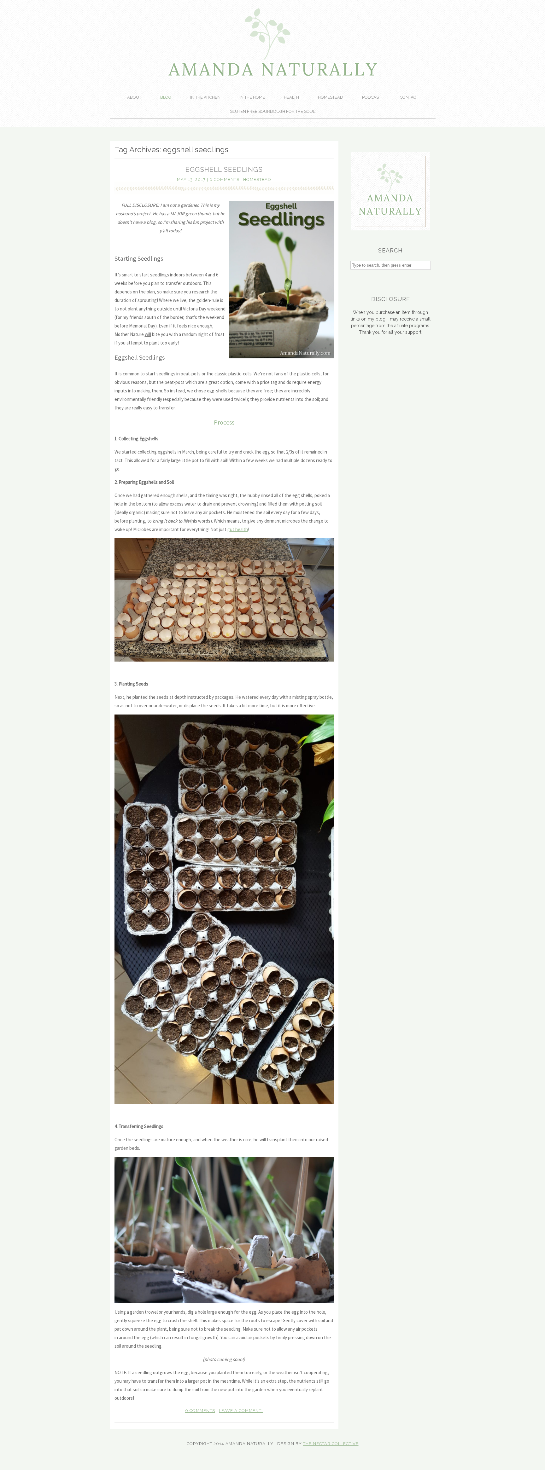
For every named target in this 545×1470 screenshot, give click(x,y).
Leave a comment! (241, 1410)
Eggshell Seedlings (224, 169)
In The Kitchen (205, 97)
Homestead (330, 97)
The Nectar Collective (331, 1443)
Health (291, 97)
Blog (165, 97)
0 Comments (224, 179)
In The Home (252, 97)
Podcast (371, 97)
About (134, 97)
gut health (237, 529)
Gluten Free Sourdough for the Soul (272, 111)
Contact (409, 97)
